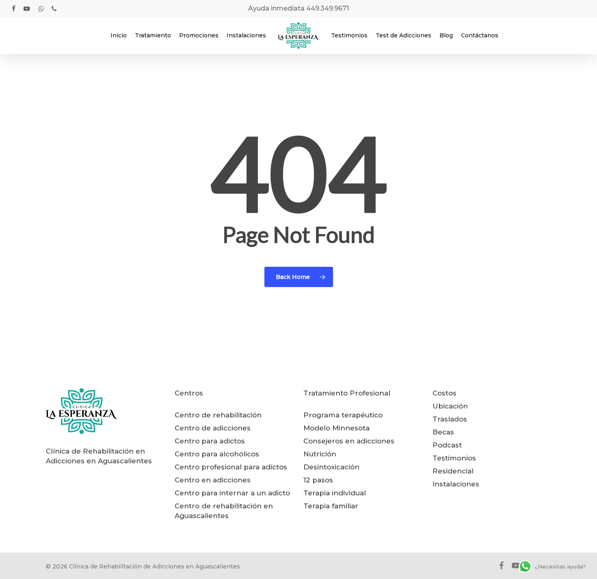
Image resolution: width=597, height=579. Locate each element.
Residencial (453, 471)
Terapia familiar (330, 506)
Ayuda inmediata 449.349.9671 (298, 8)
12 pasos (318, 480)
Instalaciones (456, 484)
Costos (444, 393)
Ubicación (450, 406)
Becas (443, 432)
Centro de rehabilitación (218, 415)
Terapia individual (334, 493)
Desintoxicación (331, 467)
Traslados (450, 419)
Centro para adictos (210, 441)
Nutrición (319, 454)
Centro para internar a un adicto (232, 493)
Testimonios (454, 458)
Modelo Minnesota (336, 428)
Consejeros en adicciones (348, 441)
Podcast (447, 445)
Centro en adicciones (213, 480)
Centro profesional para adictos (231, 467)
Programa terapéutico (343, 415)
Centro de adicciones (213, 428)
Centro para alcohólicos (217, 454)
